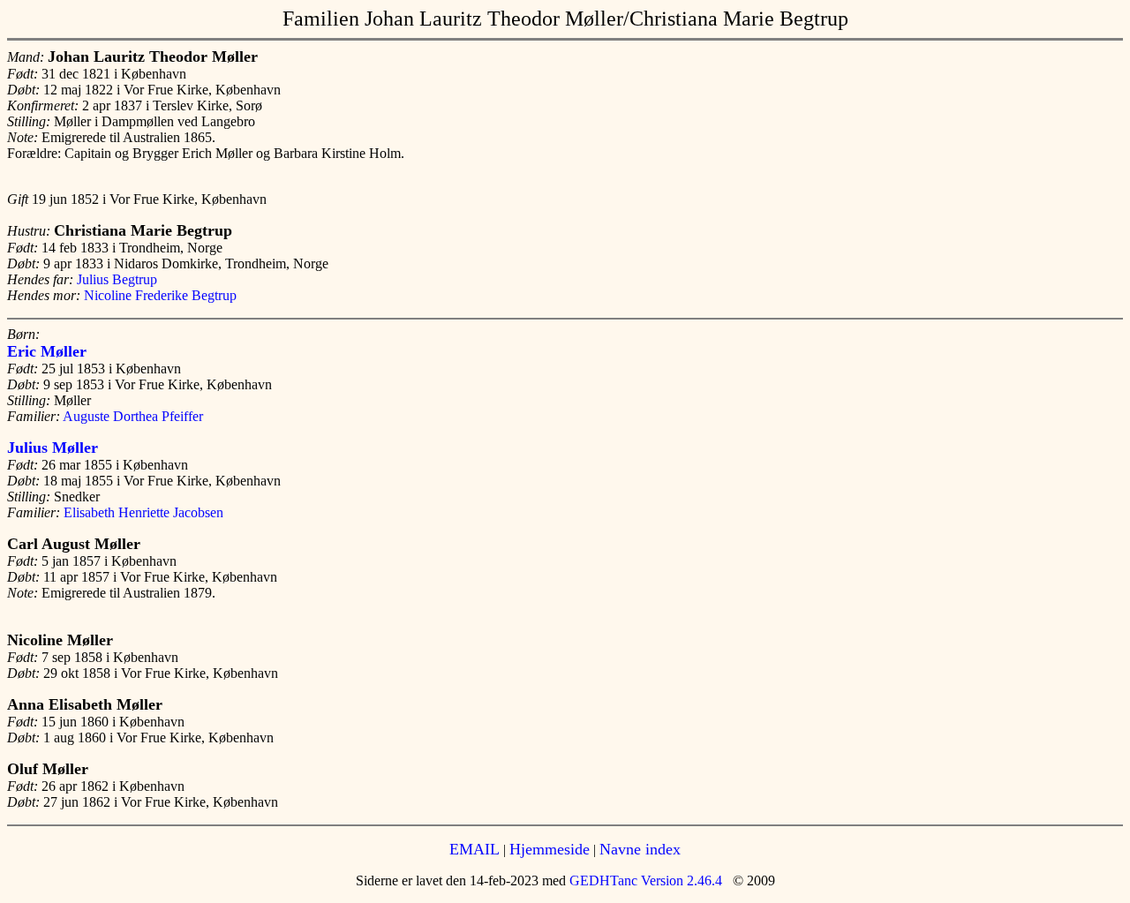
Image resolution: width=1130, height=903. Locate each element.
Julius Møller (52, 447)
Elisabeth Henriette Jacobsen (143, 512)
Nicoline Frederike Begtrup (160, 295)
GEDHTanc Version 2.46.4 (644, 880)
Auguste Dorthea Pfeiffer (133, 416)
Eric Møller (47, 351)
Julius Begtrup (117, 279)
